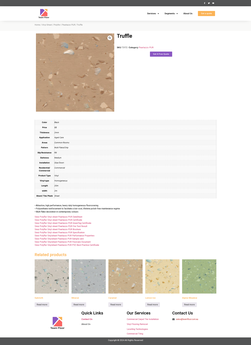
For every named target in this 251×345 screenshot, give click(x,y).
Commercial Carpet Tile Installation (143, 319)
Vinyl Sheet (47, 25)
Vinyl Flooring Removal (137, 324)
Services (151, 13)
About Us (187, 13)
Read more (42, 304)
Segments (170, 13)
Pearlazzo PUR (68, 25)
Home (37, 25)
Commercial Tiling (135, 333)
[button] (109, 38)
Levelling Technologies (137, 329)
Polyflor (57, 25)
